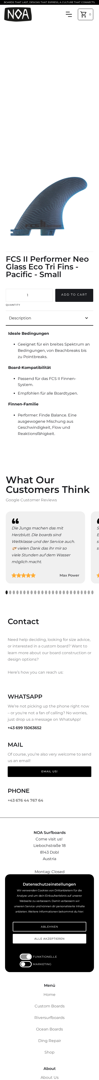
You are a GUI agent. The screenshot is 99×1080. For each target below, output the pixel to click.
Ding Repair (49, 1040)
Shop (49, 1052)
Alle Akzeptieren (49, 938)
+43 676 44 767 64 (25, 800)
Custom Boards (50, 1006)
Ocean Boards (49, 1029)
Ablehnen (49, 926)
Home (49, 994)
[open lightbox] (49, 205)
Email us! (49, 771)
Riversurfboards (49, 1017)
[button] (85, 14)
